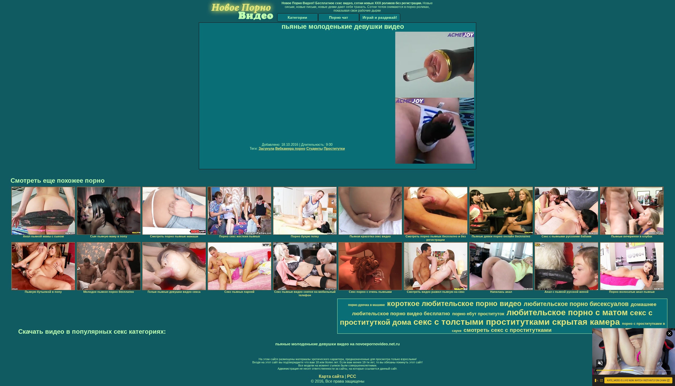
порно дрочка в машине (366, 305)
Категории (297, 17)
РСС (351, 376)
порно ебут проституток (478, 313)
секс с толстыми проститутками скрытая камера (516, 322)
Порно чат (338, 17)
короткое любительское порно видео (454, 304)
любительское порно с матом (567, 312)
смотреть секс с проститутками (508, 330)
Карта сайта (331, 376)
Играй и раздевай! (380, 17)
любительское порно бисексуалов (576, 303)
